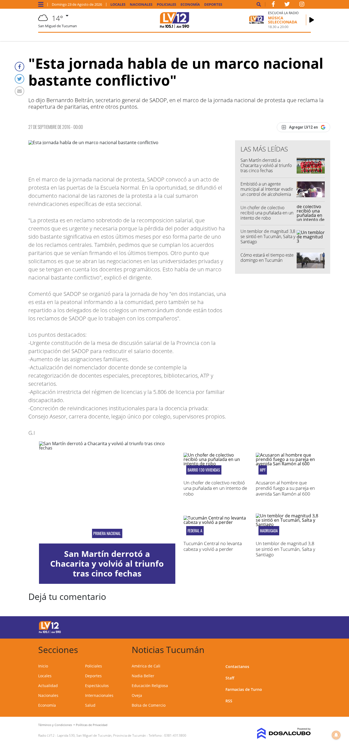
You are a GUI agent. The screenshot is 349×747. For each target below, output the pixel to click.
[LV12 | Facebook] (273, 5)
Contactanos (237, 666)
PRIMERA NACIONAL (107, 533)
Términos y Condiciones (55, 725)
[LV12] (50, 632)
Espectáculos (97, 685)
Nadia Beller (143, 675)
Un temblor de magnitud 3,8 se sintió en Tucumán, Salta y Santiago (267, 236)
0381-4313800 (175, 735)
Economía (190, 4)
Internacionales (99, 695)
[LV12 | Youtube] (280, 626)
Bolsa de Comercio (149, 705)
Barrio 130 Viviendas (204, 470)
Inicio (43, 666)
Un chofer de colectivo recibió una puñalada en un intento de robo (266, 213)
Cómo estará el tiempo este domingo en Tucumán (267, 257)
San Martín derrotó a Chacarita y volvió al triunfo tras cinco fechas (266, 165)
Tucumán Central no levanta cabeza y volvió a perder (212, 546)
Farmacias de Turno (243, 689)
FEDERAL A (195, 531)
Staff (229, 678)
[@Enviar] (19, 91)
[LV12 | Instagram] (301, 5)
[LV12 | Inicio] (304, 648)
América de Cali (146, 666)
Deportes (213, 4)
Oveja (137, 695)
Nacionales (141, 4)
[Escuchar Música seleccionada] (311, 20)
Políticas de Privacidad (91, 725)
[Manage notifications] (336, 735)
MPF (263, 470)
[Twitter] (19, 79)
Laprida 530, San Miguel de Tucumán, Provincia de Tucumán (101, 735)
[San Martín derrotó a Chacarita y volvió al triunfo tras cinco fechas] (107, 492)
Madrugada (269, 531)
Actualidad (48, 685)
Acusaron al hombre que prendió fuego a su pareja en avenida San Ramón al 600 (285, 488)
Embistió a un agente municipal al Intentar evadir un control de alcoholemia (266, 189)
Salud (90, 705)
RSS (228, 700)
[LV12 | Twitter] (287, 5)
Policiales (166, 4)
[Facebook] (19, 66)
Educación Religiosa (150, 685)
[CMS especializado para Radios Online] (280, 733)
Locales (117, 4)
